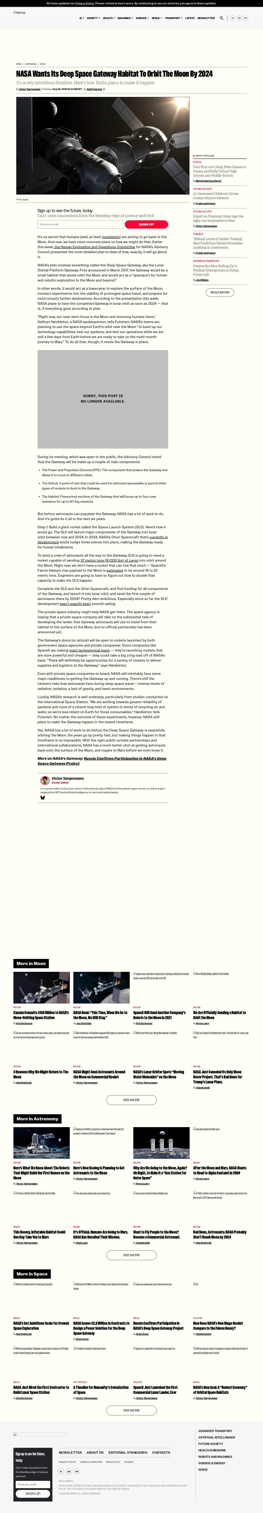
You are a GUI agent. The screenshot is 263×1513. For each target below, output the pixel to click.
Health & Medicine (212, 1450)
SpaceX (137, 1382)
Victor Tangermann (29, 89)
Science (141, 18)
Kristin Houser (24, 1023)
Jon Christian (83, 1023)
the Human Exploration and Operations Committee (94, 247)
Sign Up (146, 224)
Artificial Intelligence (216, 1437)
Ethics (197, 162)
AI (80, 18)
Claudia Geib (203, 1087)
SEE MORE (131, 1100)
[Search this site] (221, 18)
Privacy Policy (84, 3)
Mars (196, 1163)
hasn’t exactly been (75, 604)
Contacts (161, 1453)
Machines (124, 18)
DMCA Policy (113, 1462)
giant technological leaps (89, 650)
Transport (172, 18)
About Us (95, 1453)
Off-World (80, 1382)
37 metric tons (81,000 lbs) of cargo (109, 560)
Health (108, 18)
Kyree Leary (202, 1023)
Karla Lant (82, 1242)
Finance (198, 234)
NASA (25, 199)
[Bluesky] (42, 798)
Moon (42, 64)
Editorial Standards (128, 1453)
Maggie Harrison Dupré (208, 180)
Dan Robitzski (24, 1082)
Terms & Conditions (91, 1462)
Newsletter (206, 18)
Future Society (202, 189)
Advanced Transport (206, 261)
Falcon (197, 1318)
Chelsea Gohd (203, 1334)
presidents (111, 237)
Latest (190, 18)
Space (156, 18)
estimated (115, 570)
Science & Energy (211, 1463)
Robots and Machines (215, 1457)
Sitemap (129, 1462)
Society (92, 18)
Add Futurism (94, 89)
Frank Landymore (205, 203)
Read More (220, 292)
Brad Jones (82, 1339)
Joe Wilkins (202, 280)
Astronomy (31, 64)
